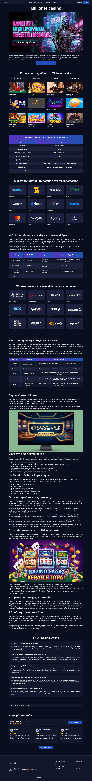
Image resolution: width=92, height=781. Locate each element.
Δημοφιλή (16, 78)
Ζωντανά (35, 78)
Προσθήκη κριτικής (75, 722)
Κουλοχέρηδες (73, 78)
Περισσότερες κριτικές (46, 747)
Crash (54, 78)
